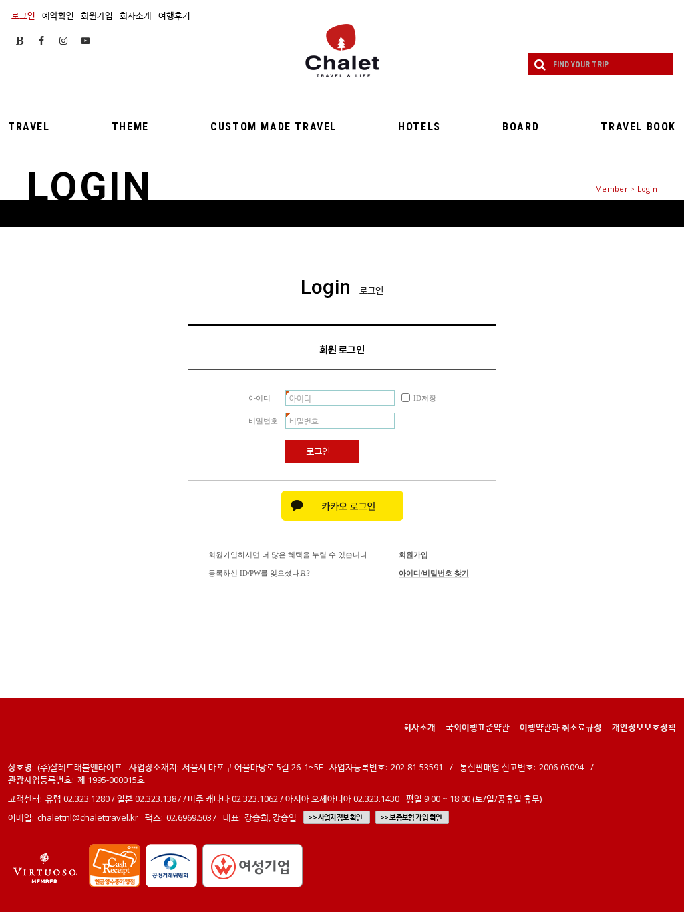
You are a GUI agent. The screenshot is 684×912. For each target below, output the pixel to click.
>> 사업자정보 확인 (335, 817)
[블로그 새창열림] (19, 40)
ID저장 (424, 398)
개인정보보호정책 (644, 727)
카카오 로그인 (342, 506)
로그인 (23, 15)
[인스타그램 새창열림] (63, 40)
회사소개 (136, 15)
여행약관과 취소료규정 (561, 727)
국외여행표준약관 (478, 727)
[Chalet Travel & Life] (342, 50)
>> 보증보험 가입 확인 (411, 817)
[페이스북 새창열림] (41, 40)
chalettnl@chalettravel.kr (87, 817)
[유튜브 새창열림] (85, 40)
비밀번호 (263, 421)
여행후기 (174, 15)
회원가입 (97, 15)
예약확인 (58, 15)
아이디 (259, 398)
